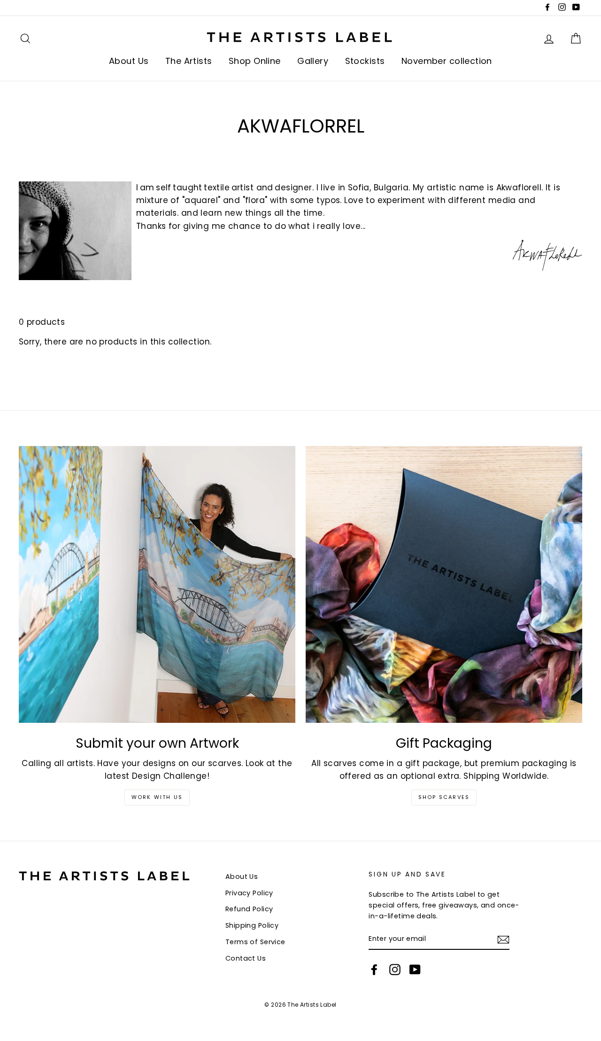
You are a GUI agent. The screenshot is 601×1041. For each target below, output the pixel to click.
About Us (128, 61)
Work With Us (157, 797)
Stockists (365, 61)
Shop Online (255, 61)
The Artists (188, 61)
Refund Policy (249, 909)
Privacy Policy (249, 893)
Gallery (312, 61)
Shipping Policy (251, 925)
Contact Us (245, 958)
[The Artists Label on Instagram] (395, 969)
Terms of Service (255, 942)
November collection (446, 61)
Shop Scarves (444, 797)
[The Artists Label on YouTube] (415, 969)
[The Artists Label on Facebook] (374, 969)
